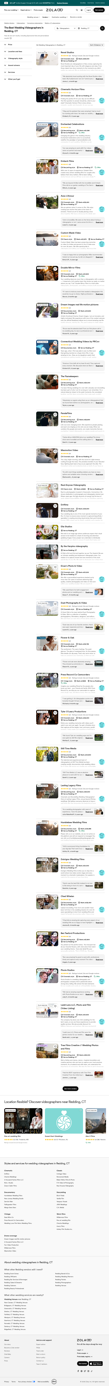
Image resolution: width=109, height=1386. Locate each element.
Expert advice (25, 10)
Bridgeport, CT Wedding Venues (15, 1305)
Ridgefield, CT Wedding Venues (15, 1329)
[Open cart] (81, 10)
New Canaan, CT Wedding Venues (15, 1302)
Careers (6, 1357)
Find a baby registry (83, 1356)
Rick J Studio (8, 1183)
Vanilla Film (60, 1198)
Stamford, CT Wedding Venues (14, 1320)
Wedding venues (32, 17)
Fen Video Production (11, 1245)
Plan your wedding (10, 10)
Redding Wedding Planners (64, 1276)
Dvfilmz (6, 1174)
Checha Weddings (10, 1177)
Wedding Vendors (9, 23)
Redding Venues (60, 1285)
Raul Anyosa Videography (65, 1186)
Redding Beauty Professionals (14, 1288)
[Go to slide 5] (50, 1016)
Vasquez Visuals (62, 1201)
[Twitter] (85, 1372)
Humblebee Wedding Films (13, 1195)
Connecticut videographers (34, 23)
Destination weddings (59, 17)
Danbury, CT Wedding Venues (14, 1326)
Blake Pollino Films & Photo (66, 1180)
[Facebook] (78, 1372)
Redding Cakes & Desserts (13, 1282)
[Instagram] (88, 1372)
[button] (74, 28)
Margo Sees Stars (10, 1207)
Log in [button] (89, 10)
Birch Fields (60, 1195)
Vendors (45, 17)
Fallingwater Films (10, 1204)
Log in (79, 1350)
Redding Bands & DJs (62, 1273)
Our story (7, 1344)
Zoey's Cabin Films (10, 1186)
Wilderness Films (62, 1217)
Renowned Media (62, 1177)
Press (6, 1361)
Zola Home (90, 3)
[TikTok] (92, 1372)
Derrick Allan (8, 1201)
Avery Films (60, 1226)
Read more (99, 79)
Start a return (40, 1354)
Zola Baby (83, 3)
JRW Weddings (62, 1204)
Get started (83, 1363)
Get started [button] (99, 10)
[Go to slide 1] (44, 1016)
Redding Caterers (10, 1285)
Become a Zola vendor (11, 1348)
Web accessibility (43, 1381)
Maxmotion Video (10, 1251)
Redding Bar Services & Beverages (15, 1279)
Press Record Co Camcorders (14, 1220)
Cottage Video (61, 1174)
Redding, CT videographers (52, 23)
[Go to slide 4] (49, 1016)
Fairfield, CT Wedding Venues (14, 1314)
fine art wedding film (63, 1220)
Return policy (40, 1357)
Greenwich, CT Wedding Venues (15, 1308)
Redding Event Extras (11, 1273)
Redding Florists (60, 1279)
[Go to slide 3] (47, 1016)
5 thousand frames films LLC (13, 1180)
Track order (40, 1351)
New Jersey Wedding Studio (13, 1198)
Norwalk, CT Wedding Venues (14, 1323)
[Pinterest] (81, 1372)
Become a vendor (76, 17)
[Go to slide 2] (45, 1016)
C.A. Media (60, 1207)
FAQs (38, 1348)
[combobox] (88, 28)
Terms (52, 3)
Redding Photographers (63, 1282)
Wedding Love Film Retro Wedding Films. (18, 1223)
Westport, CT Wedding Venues (14, 1317)
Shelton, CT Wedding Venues (14, 1311)
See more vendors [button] (70, 1089)
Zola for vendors (100, 3)
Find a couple (38, 10)
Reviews (7, 1351)
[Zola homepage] (54, 10)
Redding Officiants (10, 1276)
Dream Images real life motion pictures (17, 1239)
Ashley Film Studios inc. (64, 1229)
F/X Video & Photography (65, 1183)
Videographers (21, 23)
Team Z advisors (41, 1364)
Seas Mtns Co (9, 1217)
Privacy (6, 1381)
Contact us (40, 1361)
